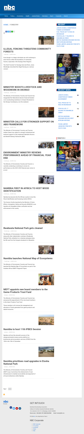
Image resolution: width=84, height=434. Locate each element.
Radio (34, 429)
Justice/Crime (35, 16)
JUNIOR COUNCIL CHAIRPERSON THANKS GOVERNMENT (65, 97)
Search (66, 16)
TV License (35, 425)
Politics (12, 16)
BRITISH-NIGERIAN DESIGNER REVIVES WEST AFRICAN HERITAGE (66, 118)
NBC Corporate (36, 424)
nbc (5, 401)
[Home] (9, 7)
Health (27, 16)
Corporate (58, 16)
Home (6, 16)
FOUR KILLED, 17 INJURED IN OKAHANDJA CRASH (65, 110)
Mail (34, 430)
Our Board (35, 427)
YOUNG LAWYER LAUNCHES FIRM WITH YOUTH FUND (65, 126)
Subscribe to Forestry (4, 394)
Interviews (45, 16)
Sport (51, 16)
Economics (20, 16)
